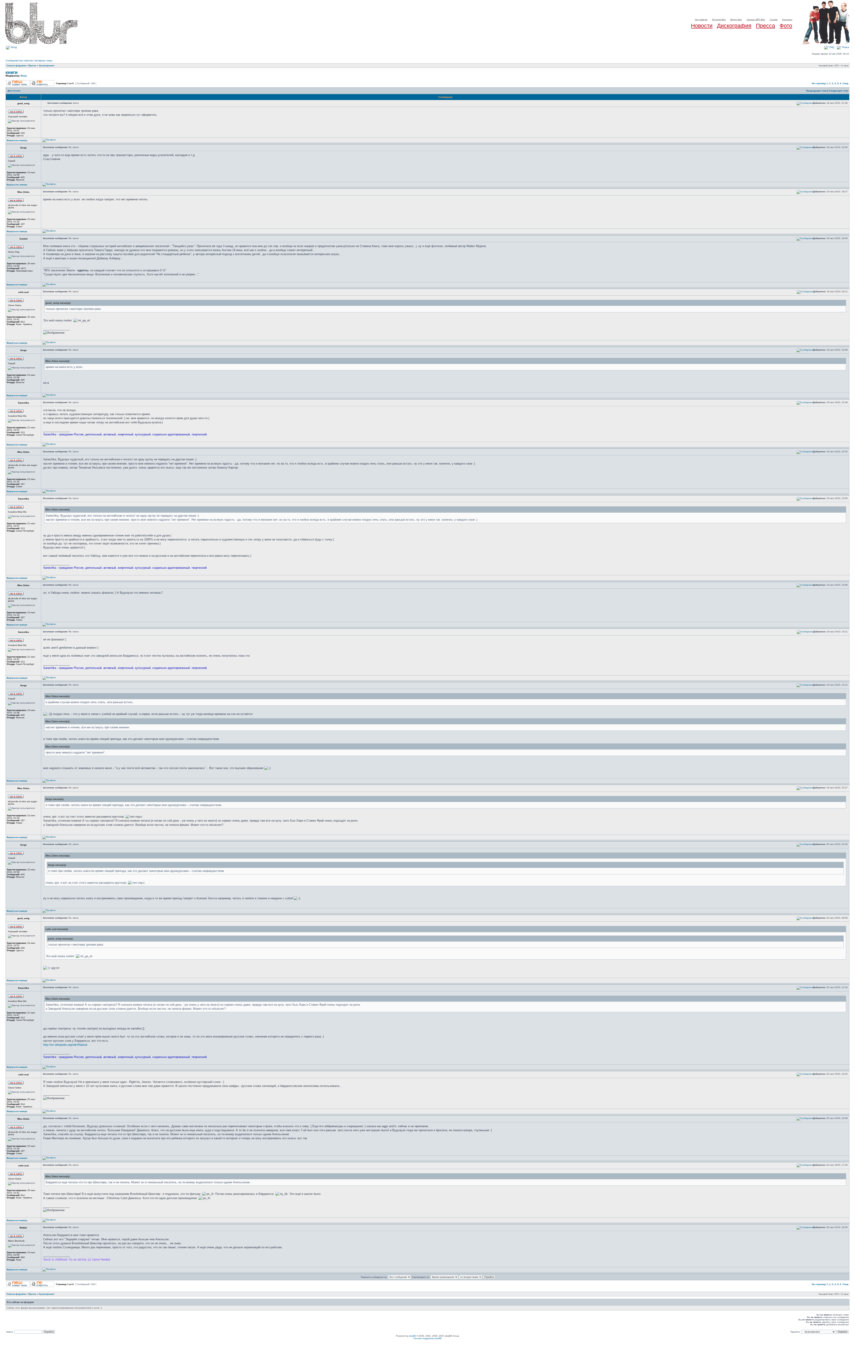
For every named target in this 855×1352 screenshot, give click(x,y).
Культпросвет (47, 65)
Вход (13, 47)
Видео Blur (736, 19)
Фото (786, 25)
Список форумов (16, 65)
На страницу (819, 83)
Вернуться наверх (17, 140)
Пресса (765, 25)
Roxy (24, 75)
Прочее (32, 65)
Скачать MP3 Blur (756, 19)
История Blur (719, 19)
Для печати (14, 90)
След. (846, 83)
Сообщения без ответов (19, 60)
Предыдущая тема (816, 90)
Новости (701, 25)
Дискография (734, 25)
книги (12, 72)
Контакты (787, 19)
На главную (701, 19)
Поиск (845, 47)
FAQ (831, 47)
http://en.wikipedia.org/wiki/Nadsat (65, 1044)
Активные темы (43, 60)
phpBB (412, 1336)
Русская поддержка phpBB (427, 1338)
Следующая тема (838, 90)
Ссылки (774, 19)
